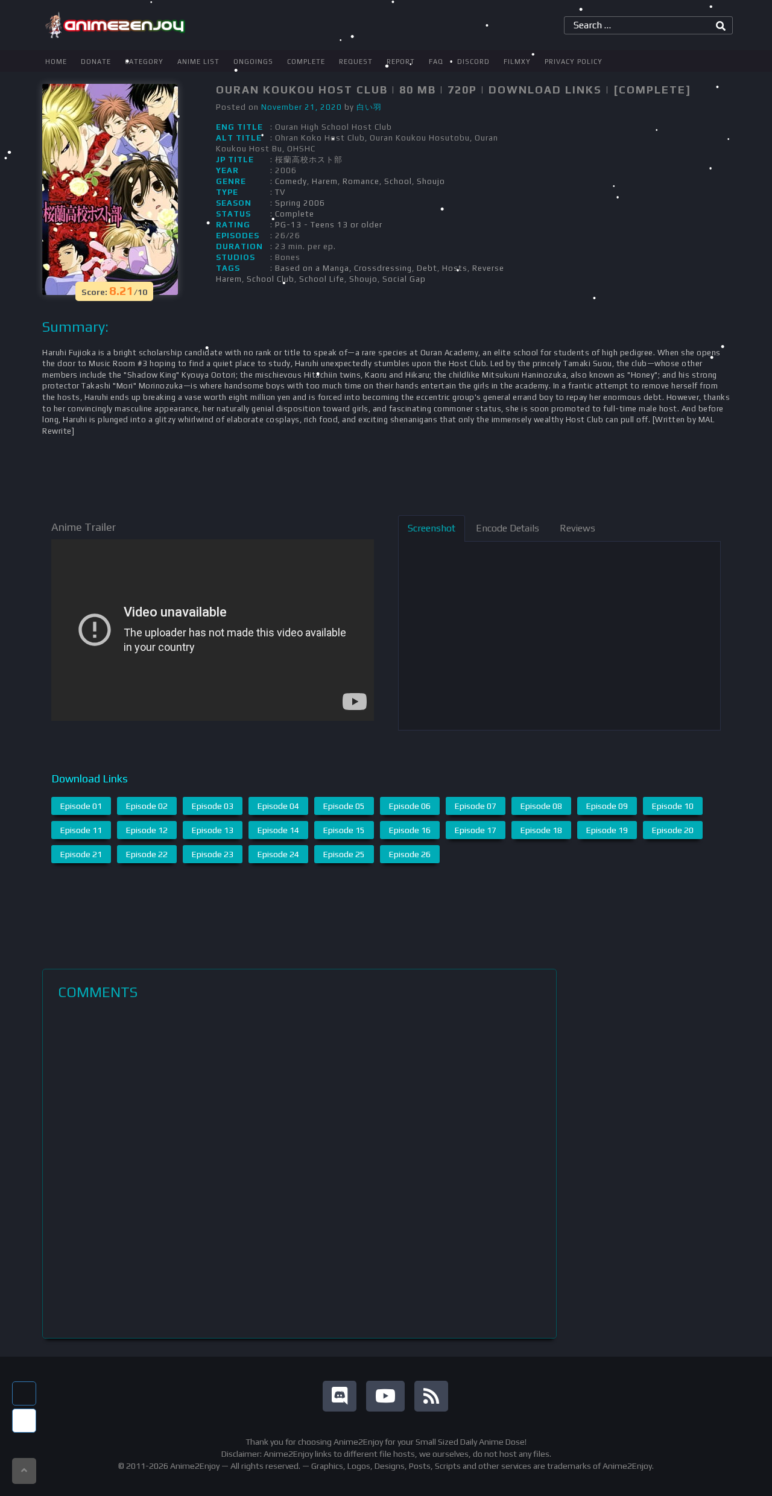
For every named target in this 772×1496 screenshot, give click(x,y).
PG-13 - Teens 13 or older (328, 224)
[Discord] (339, 1396)
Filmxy (517, 61)
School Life (321, 279)
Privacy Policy (574, 61)
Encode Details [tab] (507, 528)
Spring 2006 (300, 203)
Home (56, 61)
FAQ (436, 61)
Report (401, 61)
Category (144, 61)
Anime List (198, 61)
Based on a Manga (312, 268)
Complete (306, 61)
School (398, 181)
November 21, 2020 (301, 107)
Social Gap (404, 279)
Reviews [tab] (577, 528)
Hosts (454, 268)
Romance (361, 181)
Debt (427, 268)
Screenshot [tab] (431, 528)
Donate (96, 61)
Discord (473, 61)
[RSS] (431, 1396)
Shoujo (431, 181)
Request (356, 61)
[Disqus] (299, 1169)
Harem (325, 181)
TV (280, 192)
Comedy (291, 181)
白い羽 (369, 107)
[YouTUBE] (385, 1396)
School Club (270, 279)
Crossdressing (383, 268)
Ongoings (253, 61)
